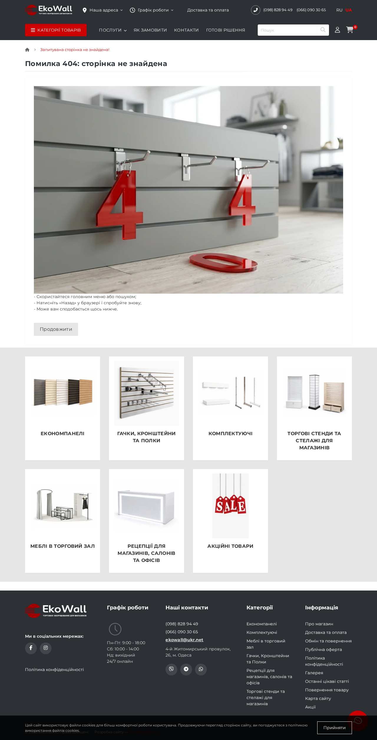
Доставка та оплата (208, 10)
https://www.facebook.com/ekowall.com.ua (31, 648)
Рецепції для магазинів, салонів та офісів (269, 676)
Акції (310, 707)
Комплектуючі (262, 632)
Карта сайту (318, 698)
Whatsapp (201, 669)
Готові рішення (225, 30)
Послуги (110, 30)
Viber (171, 669)
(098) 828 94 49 (277, 9)
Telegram (186, 669)
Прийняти (334, 727)
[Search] (323, 30)
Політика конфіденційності (54, 669)
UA (348, 10)
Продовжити (56, 329)
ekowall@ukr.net (185, 639)
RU (339, 10)
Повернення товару (327, 690)
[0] (349, 30)
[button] (151, 10)
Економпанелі (262, 623)
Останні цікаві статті (327, 681)
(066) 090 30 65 (311, 9)
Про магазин (319, 623)
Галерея (314, 672)
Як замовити (150, 30)
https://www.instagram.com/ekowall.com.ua (46, 648)
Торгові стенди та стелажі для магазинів (266, 697)
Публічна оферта (323, 649)
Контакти (186, 30)
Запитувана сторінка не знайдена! (74, 49)
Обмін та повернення (328, 641)
